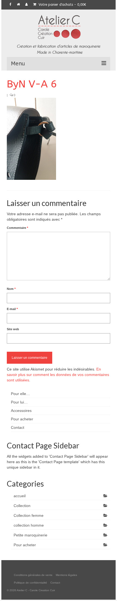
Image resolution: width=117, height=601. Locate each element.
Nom (11, 288)
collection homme (29, 525)
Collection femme (29, 515)
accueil (20, 496)
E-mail (12, 309)
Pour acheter (25, 545)
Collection (22, 505)
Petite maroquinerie (30, 535)
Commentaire (17, 227)
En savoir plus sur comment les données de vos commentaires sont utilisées (58, 374)
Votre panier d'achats (62, 5)
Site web (13, 329)
